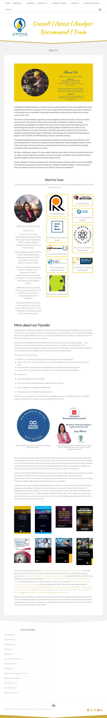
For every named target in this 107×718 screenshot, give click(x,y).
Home (8, 3)
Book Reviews (10, 639)
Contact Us (42, 3)
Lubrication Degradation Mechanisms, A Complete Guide (62, 571)
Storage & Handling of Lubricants (16, 673)
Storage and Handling (12, 678)
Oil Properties (10, 664)
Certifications (10, 644)
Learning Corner (59, 3)
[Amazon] (101, 710)
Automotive (9, 635)
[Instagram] (91, 710)
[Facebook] (95, 710)
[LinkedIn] (88, 710)
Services (74, 3)
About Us (17, 3)
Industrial (9, 654)
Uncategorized (10, 688)
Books (8, 9)
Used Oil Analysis (11, 692)
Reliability (9, 668)
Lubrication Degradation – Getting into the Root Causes (44, 576)
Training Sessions (91, 3)
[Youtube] (98, 710)
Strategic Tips (10, 683)
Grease (8, 649)
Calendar (30, 3)
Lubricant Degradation (13, 659)
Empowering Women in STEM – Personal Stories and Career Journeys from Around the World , (47, 587)
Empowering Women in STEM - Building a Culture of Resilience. (47, 592)
